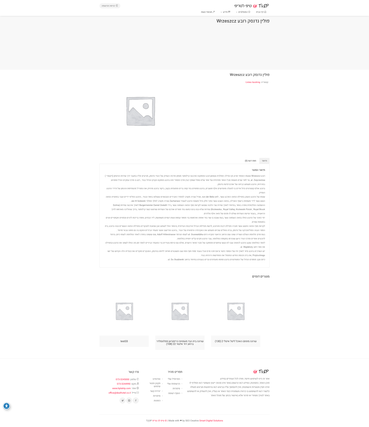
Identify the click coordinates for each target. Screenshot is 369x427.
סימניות (156, 396)
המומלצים (243, 12)
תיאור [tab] (264, 160)
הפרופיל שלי (174, 379)
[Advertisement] (184, 46)
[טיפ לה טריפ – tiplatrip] (252, 5)
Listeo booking (253, 82)
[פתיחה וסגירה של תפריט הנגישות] (6, 405)
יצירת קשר (155, 391)
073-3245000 (122, 379)
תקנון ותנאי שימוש (154, 385)
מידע (225, 12)
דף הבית (260, 12)
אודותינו (156, 379)
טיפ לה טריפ (158, 420)
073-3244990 (123, 384)
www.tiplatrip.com (121, 388)
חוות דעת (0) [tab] (250, 160)
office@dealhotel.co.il (120, 393)
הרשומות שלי (173, 383)
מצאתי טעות (207, 12)
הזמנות (157, 400)
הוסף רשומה (174, 393)
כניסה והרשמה (108, 5)
